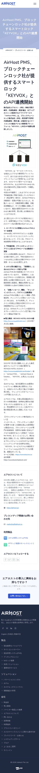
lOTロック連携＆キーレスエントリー (21, 544)
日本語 (10, 634)
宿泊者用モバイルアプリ (13, 646)
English (3, 634)
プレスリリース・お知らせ (24, 50)
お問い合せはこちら (18, 596)
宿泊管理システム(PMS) (13, 653)
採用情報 (7, 721)
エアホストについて (11, 713)
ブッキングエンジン (11, 657)
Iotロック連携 (9, 660)
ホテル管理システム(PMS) (18, 538)
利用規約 (7, 724)
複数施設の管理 (9, 691)
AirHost (9, 50)
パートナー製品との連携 (13, 710)
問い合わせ (8, 717)
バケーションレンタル (12, 679)
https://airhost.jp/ (13, 508)
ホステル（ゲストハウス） (14, 687)
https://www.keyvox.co (23, 454)
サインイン (8, 750)
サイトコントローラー (12, 649)
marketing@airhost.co (14, 524)
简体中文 (17, 634)
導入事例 (7, 706)
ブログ (6, 743)
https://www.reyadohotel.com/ (15, 321)
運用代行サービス (10, 668)
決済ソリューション (11, 664)
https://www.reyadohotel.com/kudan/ (17, 371)
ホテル (6, 683)
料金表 (6, 702)
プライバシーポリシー (12, 728)
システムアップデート (12, 739)
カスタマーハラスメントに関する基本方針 (19, 732)
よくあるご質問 (9, 746)
